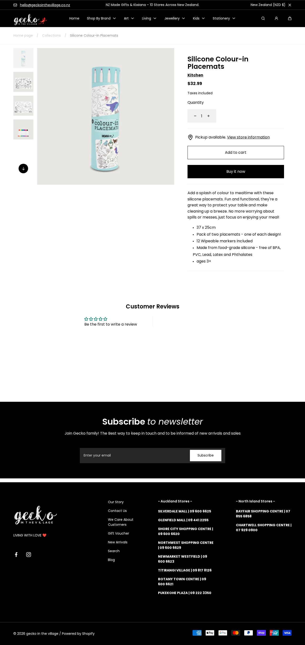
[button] (290, 18)
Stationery (221, 18)
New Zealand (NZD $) (268, 4)
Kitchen (195, 75)
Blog (111, 559)
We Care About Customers (120, 522)
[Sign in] (276, 18)
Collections (51, 35)
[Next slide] (23, 168)
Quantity (196, 102)
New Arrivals (117, 542)
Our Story (116, 502)
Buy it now (235, 171)
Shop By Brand (99, 18)
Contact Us (117, 510)
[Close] (290, 5)
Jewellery (172, 18)
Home (74, 18)
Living (146, 18)
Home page (23, 35)
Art (126, 18)
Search (114, 551)
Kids (196, 18)
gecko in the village (42, 633)
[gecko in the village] (27, 18)
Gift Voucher (118, 533)
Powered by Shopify (78, 633)
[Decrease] (192, 116)
